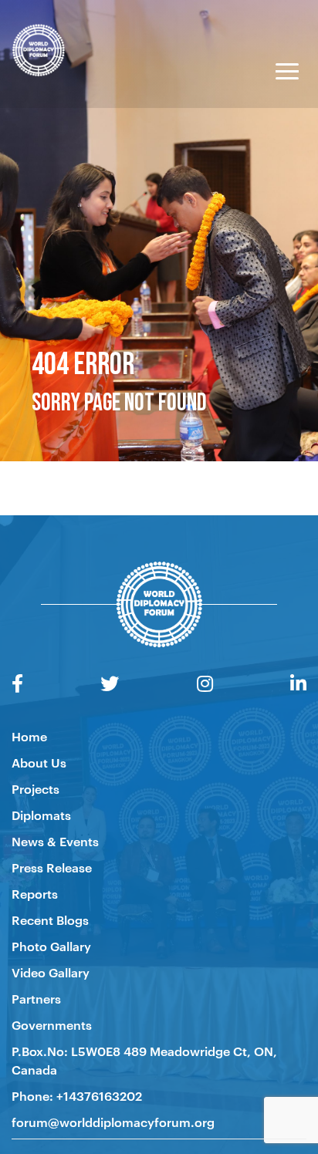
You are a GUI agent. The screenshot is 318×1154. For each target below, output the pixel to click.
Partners (36, 998)
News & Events (55, 840)
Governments (52, 1024)
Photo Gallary (51, 945)
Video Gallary (51, 971)
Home (29, 735)
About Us (39, 762)
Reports (35, 893)
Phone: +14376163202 (77, 1095)
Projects (35, 788)
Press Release (52, 867)
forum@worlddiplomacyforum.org (113, 1121)
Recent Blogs (50, 919)
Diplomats (41, 814)
